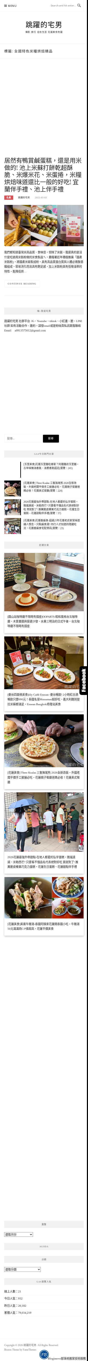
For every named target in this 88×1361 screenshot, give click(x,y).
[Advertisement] (44, 112)
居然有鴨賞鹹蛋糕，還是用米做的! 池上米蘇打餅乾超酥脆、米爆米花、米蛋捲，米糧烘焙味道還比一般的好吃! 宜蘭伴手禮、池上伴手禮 (42, 174)
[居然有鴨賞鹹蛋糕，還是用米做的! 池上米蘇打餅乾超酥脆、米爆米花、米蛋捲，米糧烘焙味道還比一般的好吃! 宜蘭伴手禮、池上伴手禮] (44, 225)
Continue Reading (22, 283)
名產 (8, 197)
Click (83, 680)
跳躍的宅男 (44, 24)
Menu (12, 6)
